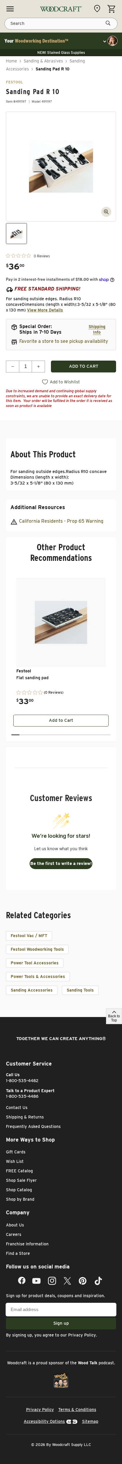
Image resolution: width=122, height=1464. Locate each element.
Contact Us (17, 1107)
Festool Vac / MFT (29, 935)
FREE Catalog (19, 1170)
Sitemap (90, 1421)
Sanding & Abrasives (43, 61)
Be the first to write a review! (61, 863)
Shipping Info (97, 329)
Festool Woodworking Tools (37, 949)
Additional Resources (37, 507)
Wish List (15, 1161)
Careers (13, 1234)
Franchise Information (27, 1244)
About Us (15, 1225)
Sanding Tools (80, 990)
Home (11, 61)
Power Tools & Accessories (38, 976)
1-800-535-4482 (22, 1080)
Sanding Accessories (32, 990)
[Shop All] (10, 8)
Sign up (61, 1323)
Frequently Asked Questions (33, 1126)
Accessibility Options (44, 1421)
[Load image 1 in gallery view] (16, 233)
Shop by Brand (20, 1199)
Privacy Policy (82, 1335)
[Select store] (99, 8)
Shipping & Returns (25, 1117)
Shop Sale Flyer (21, 1180)
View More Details (45, 310)
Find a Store (18, 1253)
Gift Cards (15, 1152)
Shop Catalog (19, 1189)
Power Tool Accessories (35, 963)
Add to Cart (61, 720)
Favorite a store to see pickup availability (63, 341)
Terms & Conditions (77, 1409)
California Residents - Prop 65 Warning (61, 521)
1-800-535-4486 (22, 1096)
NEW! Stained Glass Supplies (61, 52)
